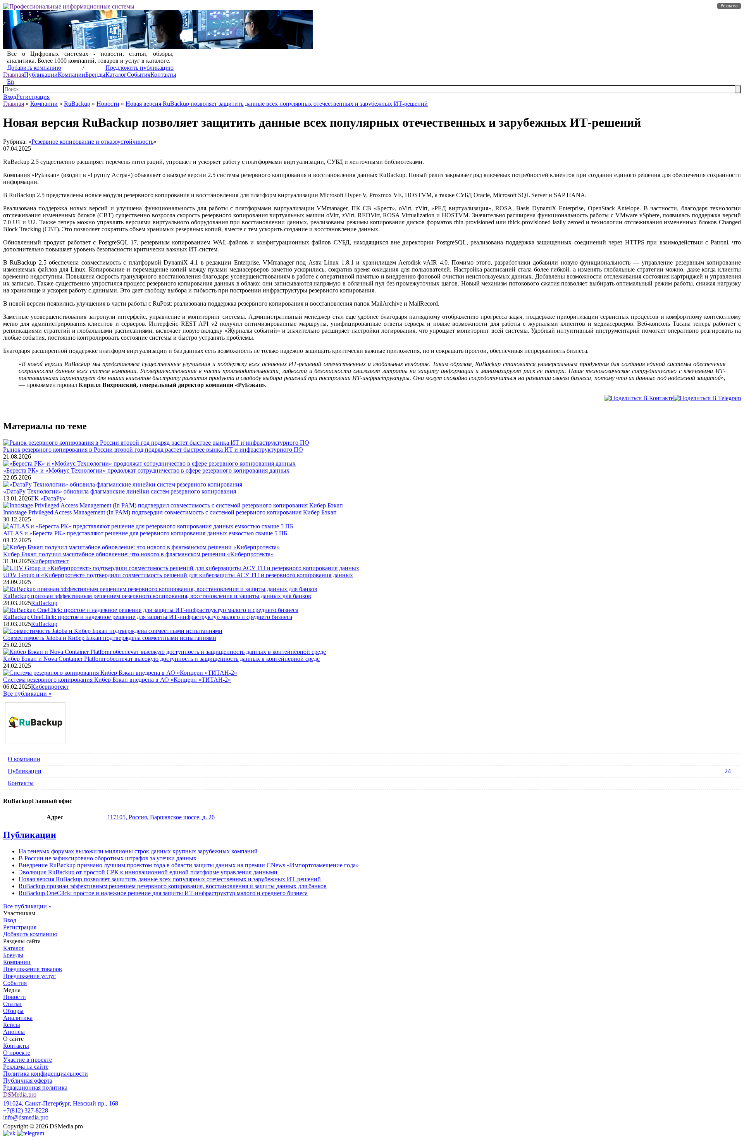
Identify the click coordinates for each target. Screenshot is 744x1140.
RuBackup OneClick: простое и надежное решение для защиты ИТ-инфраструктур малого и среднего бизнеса (147, 617)
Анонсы (14, 1031)
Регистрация (33, 96)
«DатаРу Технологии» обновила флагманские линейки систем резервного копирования (119, 491)
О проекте (16, 1052)
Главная (13, 74)
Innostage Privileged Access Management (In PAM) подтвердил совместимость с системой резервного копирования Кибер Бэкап (170, 512)
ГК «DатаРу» (48, 498)
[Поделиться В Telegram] (707, 398)
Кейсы (11, 1024)
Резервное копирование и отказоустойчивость (92, 141)
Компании (71, 74)
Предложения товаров (32, 969)
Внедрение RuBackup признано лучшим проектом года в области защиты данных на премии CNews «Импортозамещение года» (189, 865)
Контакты (163, 74)
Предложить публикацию (139, 67)
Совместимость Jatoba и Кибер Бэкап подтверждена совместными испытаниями (109, 637)
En (10, 81)
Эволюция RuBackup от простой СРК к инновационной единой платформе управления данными (148, 872)
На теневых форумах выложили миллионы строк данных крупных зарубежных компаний (138, 851)
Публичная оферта (27, 1080)
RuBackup (77, 103)
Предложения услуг (29, 976)
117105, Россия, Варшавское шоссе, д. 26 (161, 817)
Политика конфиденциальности (45, 1073)
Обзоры (13, 1011)
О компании (24, 759)
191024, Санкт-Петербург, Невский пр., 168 (60, 1103)
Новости (107, 103)
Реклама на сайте (25, 1066)
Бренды (95, 74)
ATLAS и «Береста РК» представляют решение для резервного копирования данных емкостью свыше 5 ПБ (145, 533)
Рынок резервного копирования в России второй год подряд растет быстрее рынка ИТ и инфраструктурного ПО (153, 449)
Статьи (12, 1004)
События (138, 74)
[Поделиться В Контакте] (638, 398)
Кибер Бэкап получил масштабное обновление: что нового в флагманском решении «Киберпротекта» (138, 554)
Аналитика (18, 1017)
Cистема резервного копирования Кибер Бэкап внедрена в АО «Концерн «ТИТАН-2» (117, 679)
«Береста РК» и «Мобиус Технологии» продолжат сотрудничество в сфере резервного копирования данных (146, 470)
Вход (9, 96)
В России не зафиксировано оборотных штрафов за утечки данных (107, 858)
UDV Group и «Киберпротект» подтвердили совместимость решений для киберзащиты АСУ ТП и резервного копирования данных (178, 575)
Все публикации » (27, 693)
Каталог (116, 74)
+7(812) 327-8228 (25, 1110)
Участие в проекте (27, 1059)
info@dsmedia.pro (25, 1117)
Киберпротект (50, 561)
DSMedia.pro (19, 1094)
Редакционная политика (35, 1087)
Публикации (41, 74)
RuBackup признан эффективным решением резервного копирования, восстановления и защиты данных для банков (157, 596)
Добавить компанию (34, 67)
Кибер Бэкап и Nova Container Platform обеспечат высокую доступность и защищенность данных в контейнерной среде (161, 658)
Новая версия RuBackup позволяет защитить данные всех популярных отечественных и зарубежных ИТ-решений (277, 103)
